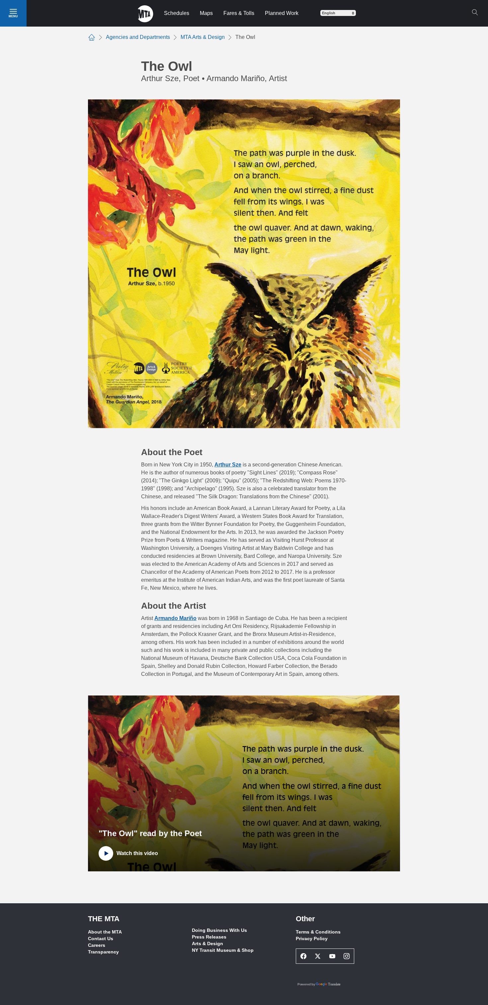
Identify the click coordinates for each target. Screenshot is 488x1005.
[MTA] (145, 13)
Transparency (103, 951)
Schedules (176, 13)
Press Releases (209, 937)
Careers (96, 945)
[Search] (474, 12)
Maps (206, 13)
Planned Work (281, 13)
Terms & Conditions (318, 932)
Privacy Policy (312, 938)
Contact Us (100, 938)
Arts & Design (207, 943)
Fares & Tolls (238, 13)
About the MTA (105, 932)
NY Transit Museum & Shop (223, 950)
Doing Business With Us (219, 930)
